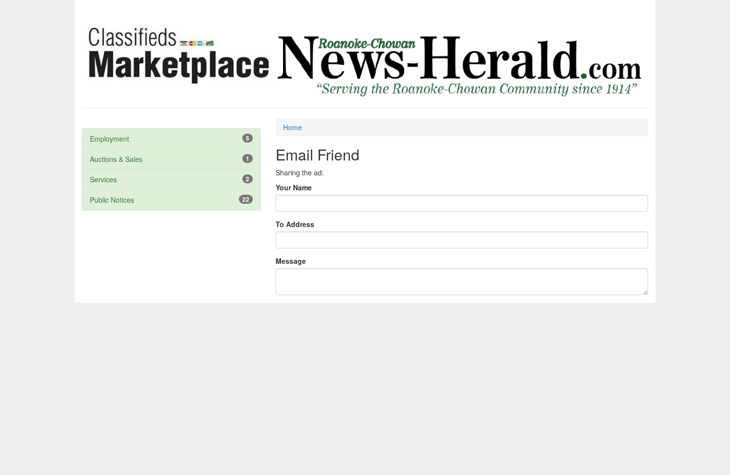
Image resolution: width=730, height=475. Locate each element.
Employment (109, 139)
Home (292, 127)
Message (291, 261)
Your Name (294, 187)
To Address (295, 224)
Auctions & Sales (116, 159)
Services (103, 179)
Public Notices (112, 200)
